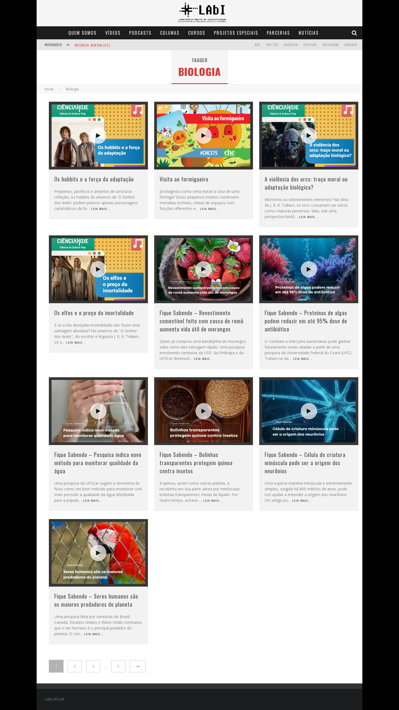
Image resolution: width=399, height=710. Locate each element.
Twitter (271, 45)
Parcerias (278, 33)
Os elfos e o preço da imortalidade (94, 313)
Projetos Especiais (236, 33)
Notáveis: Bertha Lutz (92, 45)
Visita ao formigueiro (184, 179)
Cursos (196, 33)
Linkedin (350, 45)
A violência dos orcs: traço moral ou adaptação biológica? (306, 183)
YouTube (310, 45)
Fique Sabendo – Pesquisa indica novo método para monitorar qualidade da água (97, 462)
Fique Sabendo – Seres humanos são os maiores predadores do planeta (96, 600)
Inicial (49, 89)
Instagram (330, 45)
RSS (257, 45)
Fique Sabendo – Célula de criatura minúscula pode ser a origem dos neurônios (305, 462)
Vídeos (113, 33)
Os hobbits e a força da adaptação (94, 179)
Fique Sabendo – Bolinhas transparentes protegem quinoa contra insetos (196, 462)
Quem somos (82, 33)
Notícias (309, 33)
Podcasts (140, 33)
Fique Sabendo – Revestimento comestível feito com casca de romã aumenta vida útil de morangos (201, 321)
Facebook (291, 45)
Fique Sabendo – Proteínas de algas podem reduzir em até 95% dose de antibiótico (306, 321)
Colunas (169, 33)
